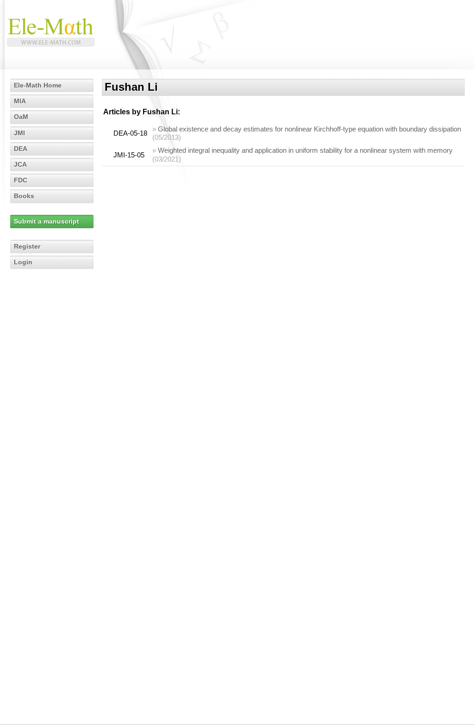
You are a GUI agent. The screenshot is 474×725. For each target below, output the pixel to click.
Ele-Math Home (38, 85)
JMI (19, 133)
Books (24, 196)
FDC (20, 180)
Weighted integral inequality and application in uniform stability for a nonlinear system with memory (305, 150)
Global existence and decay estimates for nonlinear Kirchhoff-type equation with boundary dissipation (309, 129)
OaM (21, 116)
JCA (20, 164)
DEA (20, 148)
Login (23, 262)
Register (27, 246)
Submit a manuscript (46, 221)
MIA (20, 101)
